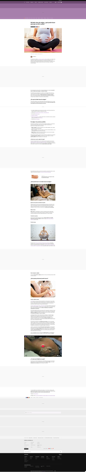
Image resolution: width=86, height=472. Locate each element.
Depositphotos (36, 393)
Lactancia (38, 442)
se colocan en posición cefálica (42, 59)
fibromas (41, 117)
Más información (43, 471)
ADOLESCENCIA (46, 2)
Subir (59, 454)
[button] (34, 56)
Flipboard (28, 397)
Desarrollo (38, 443)
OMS (32, 301)
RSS (51, 448)
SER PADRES (27, 2)
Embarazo (34, 397)
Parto (25, 443)
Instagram (60, 2)
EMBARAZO (32, 2)
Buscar (60, 451)
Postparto (32, 443)
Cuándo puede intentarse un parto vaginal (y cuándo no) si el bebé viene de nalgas (47, 177)
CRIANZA (36, 2)
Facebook (56, 2)
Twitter (57, 2)
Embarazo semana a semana (39, 445)
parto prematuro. (37, 119)
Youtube (61, 2)
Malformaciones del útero (35, 116)
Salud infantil (32, 442)
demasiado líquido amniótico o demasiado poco (42, 112)
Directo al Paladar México (42, 466)
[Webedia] (60, 0)
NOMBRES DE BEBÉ (40, 2)
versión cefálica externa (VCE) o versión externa (38, 305)
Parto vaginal (41, 397)
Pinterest (55, 2)
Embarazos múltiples (34, 115)
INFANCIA (50, 2)
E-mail (39, 26)
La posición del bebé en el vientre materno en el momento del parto (45, 395)
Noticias (25, 442)
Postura (38, 397)
